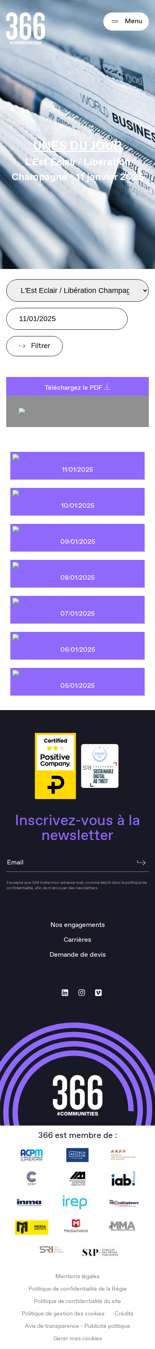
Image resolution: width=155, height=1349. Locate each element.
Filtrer (39, 346)
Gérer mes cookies (77, 1338)
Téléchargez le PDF (74, 388)
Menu (132, 21)
